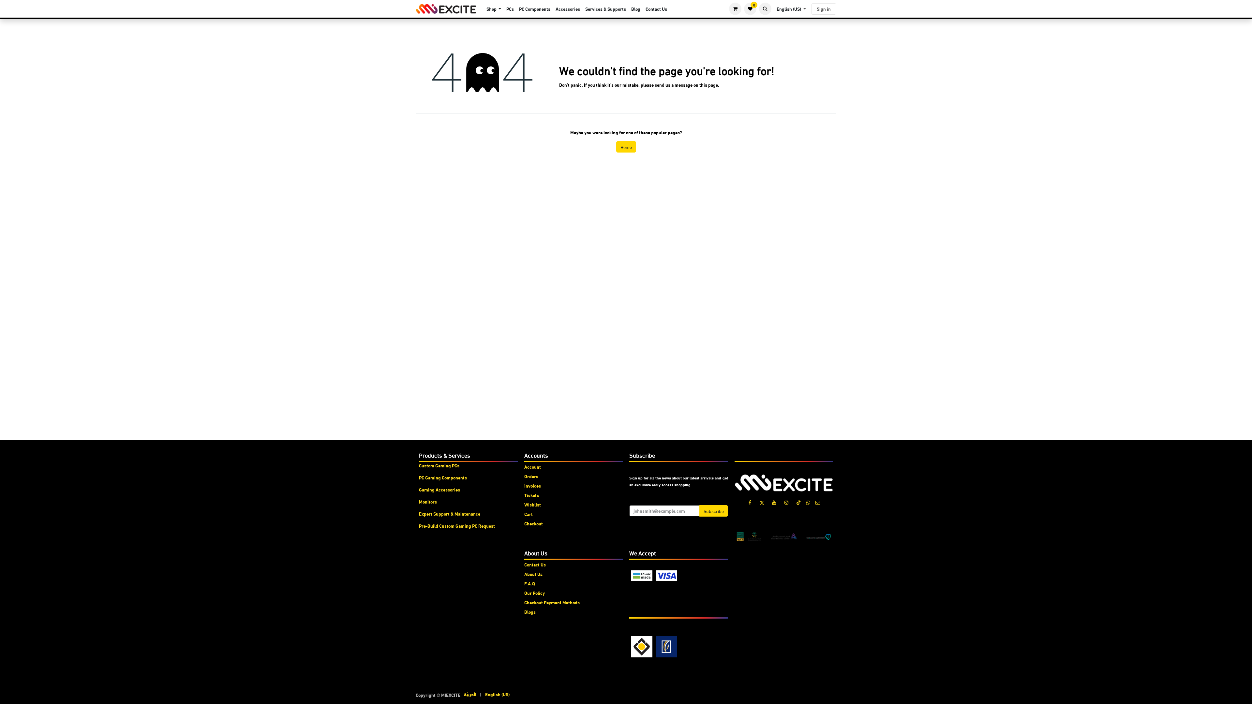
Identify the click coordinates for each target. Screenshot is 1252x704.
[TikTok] (798, 502)
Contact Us (535, 564)
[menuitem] (494, 9)
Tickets (531, 495)
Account (532, 466)
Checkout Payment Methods (552, 602)
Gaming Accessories (439, 489)
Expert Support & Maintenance (449, 513)
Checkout (533, 523)
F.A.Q (529, 583)
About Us (533, 574)
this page (708, 85)
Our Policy (534, 593)
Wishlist (532, 504)
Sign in (824, 9)
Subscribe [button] (714, 511)
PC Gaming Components (443, 477)
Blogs (530, 612)
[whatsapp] (808, 502)
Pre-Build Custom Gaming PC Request (457, 525)
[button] (765, 9)
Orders (531, 476)
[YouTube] (774, 502)
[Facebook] (749, 502)
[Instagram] (786, 502)
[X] (762, 502)
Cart (528, 514)
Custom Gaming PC (438, 465)
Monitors (428, 501)
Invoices (532, 485)
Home (626, 147)
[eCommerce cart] (735, 9)
